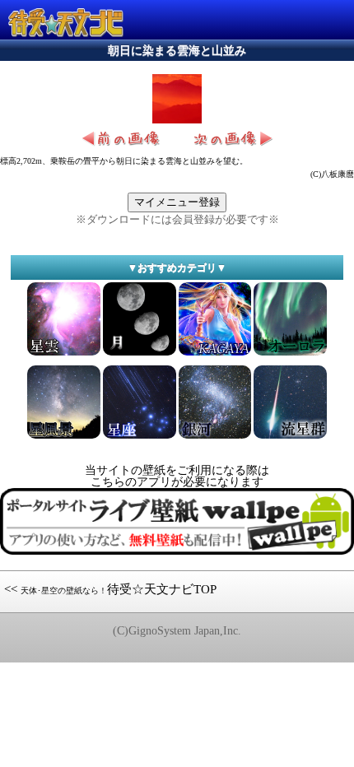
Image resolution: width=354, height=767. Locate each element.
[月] (139, 354)
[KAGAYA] (215, 354)
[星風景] (63, 437)
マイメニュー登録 (177, 202)
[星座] (139, 437)
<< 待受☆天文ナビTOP (110, 589)
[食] (215, 437)
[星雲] (63, 354)
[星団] (290, 354)
